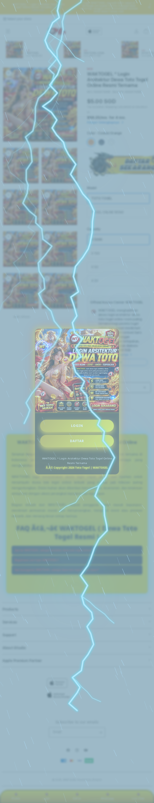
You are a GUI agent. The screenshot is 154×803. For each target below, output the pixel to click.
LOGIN (77, 425)
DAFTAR (77, 441)
